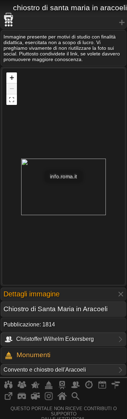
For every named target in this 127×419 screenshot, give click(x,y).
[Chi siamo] (22, 387)
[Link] (8, 399)
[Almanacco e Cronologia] (89, 387)
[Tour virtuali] (22, 399)
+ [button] (12, 77)
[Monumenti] (48, 387)
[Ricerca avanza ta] (75, 399)
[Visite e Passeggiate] (8, 387)
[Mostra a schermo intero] (11, 99)
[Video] (35, 399)
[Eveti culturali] (102, 387)
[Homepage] (62, 399)
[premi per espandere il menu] (63, 22)
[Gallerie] (48, 399)
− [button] (12, 88)
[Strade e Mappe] (115, 387)
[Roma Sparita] (62, 387)
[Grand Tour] (35, 387)
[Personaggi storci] (75, 387)
